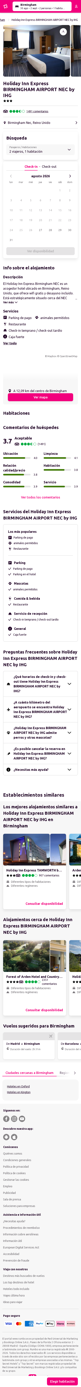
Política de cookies (14, 1173)
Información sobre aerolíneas (21, 1234)
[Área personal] (76, 6)
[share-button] (63, 32)
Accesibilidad (11, 1254)
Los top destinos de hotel (18, 1282)
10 (11, 210)
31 (11, 240)
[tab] (29, 1073)
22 (60, 220)
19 (30, 220)
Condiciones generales (17, 1160)
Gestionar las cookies (16, 1179)
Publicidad (9, 1192)
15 (60, 210)
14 (50, 210)
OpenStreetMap (68, 356)
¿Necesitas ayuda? (14, 1221)
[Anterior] (11, 176)
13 (40, 210)
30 (69, 230)
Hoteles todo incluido (16, 1289)
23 (69, 220)
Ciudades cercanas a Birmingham (29, 1073)
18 (21, 220)
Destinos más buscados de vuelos (24, 1275)
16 (69, 210)
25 (21, 230)
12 (30, 210)
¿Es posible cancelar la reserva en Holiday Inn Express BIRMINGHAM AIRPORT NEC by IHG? (39, 753)
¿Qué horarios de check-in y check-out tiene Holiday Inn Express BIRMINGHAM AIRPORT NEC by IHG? (40, 684)
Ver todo (10, 343)
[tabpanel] (40, 1090)
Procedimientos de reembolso (21, 1227)
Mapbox (51, 356)
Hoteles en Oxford (18, 1086)
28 (50, 230)
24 (11, 230)
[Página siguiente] (75, 1073)
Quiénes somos (12, 1153)
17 (11, 220)
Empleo (7, 1186)
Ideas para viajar (12, 1302)
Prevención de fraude (16, 1260)
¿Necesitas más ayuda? (31, 769)
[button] (36, 51)
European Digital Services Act (21, 1247)
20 (40, 220)
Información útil (12, 1240)
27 (40, 230)
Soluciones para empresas (19, 1206)
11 (21, 210)
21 (50, 220)
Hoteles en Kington (18, 1092)
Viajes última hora (14, 1295)
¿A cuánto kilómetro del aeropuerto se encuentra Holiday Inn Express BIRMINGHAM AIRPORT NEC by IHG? (40, 709)
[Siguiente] (70, 176)
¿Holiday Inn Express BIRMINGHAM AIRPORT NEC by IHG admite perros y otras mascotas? (40, 732)
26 (30, 230)
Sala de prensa (12, 1199)
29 (60, 230)
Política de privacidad (16, 1166)
